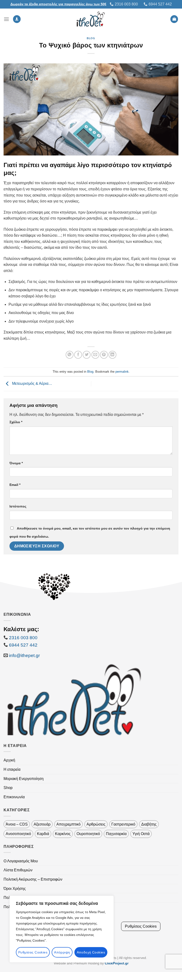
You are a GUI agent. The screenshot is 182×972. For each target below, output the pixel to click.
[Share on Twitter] (87, 355)
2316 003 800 (23, 637)
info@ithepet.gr (24, 655)
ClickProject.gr (116, 963)
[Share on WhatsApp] (69, 355)
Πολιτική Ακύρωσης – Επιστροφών (33, 879)
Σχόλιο (15, 422)
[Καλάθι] (174, 19)
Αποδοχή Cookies (91, 952)
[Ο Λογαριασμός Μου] (17, 19)
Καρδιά (43, 834)
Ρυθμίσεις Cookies (32, 952)
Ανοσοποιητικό (18, 834)
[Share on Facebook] (78, 355)
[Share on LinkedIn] (112, 355)
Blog (91, 38)
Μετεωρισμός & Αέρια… (31, 383)
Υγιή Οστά (141, 834)
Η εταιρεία (12, 769)
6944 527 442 (22, 645)
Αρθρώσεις (95, 824)
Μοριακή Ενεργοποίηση (24, 779)
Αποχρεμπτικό (68, 824)
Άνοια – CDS (17, 824)
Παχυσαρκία (116, 834)
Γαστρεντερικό (123, 824)
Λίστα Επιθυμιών (18, 870)
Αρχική (9, 760)
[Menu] (6, 19)
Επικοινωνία (14, 797)
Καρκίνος (63, 834)
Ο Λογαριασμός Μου (21, 861)
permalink (122, 371)
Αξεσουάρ (42, 824)
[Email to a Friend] (95, 355)
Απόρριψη (62, 952)
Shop (8, 788)
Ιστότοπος (17, 506)
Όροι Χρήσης (15, 889)
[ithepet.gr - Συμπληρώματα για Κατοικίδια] (91, 19)
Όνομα (16, 463)
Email (14, 485)
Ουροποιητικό (88, 834)
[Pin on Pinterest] (104, 355)
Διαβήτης (149, 824)
